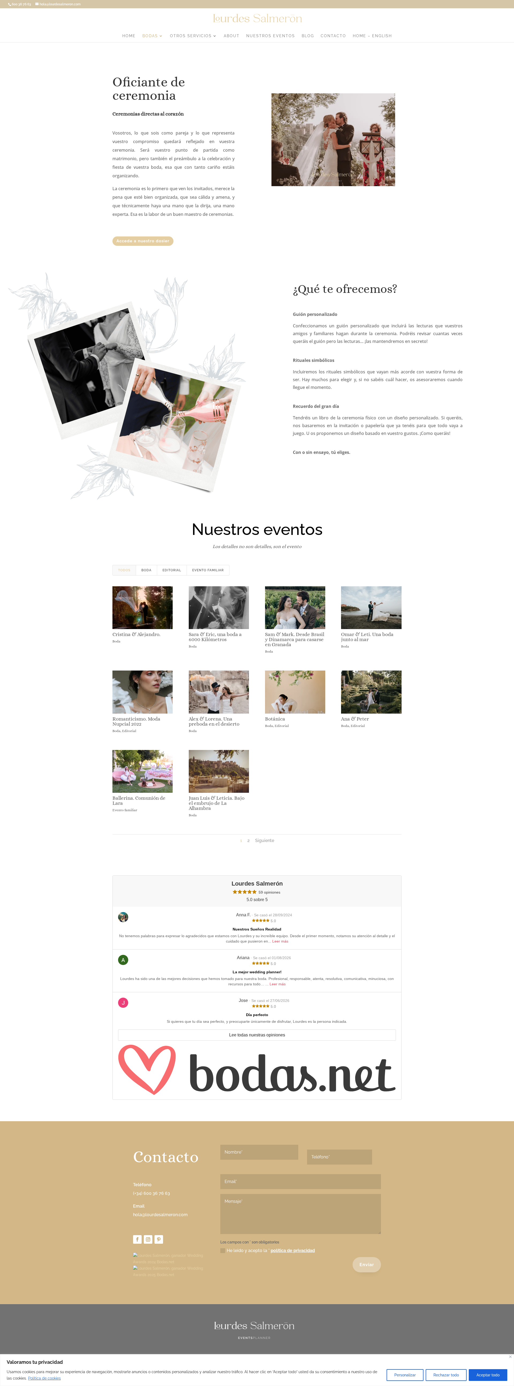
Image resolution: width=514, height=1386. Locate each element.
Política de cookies (44, 1378)
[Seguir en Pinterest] (158, 1239)
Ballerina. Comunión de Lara (138, 800)
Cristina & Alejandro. (136, 634)
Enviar (367, 1264)
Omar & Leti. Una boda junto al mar (367, 636)
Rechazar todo (446, 1375)
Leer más (280, 941)
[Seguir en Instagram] (148, 1239)
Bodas (150, 36)
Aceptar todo (488, 1375)
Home (129, 36)
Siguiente (264, 840)
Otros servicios (191, 36)
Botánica (275, 719)
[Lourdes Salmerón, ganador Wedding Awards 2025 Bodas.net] (170, 1275)
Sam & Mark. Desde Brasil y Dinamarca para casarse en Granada (294, 639)
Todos (124, 570)
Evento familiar (208, 570)
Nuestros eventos (270, 36)
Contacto (333, 36)
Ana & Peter (355, 719)
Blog (308, 36)
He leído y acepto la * (271, 1250)
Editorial (171, 570)
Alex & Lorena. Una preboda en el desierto (214, 721)
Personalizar (405, 1375)
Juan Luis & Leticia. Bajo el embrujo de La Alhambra (216, 803)
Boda (146, 570)
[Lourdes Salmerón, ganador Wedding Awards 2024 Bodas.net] (170, 1262)
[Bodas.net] (257, 1070)
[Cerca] (510, 1357)
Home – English (372, 36)
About (232, 36)
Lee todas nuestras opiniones (257, 1035)
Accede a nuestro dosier (142, 241)
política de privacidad (293, 1250)
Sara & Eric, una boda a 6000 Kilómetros (215, 636)
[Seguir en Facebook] (137, 1239)
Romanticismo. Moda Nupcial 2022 (136, 721)
